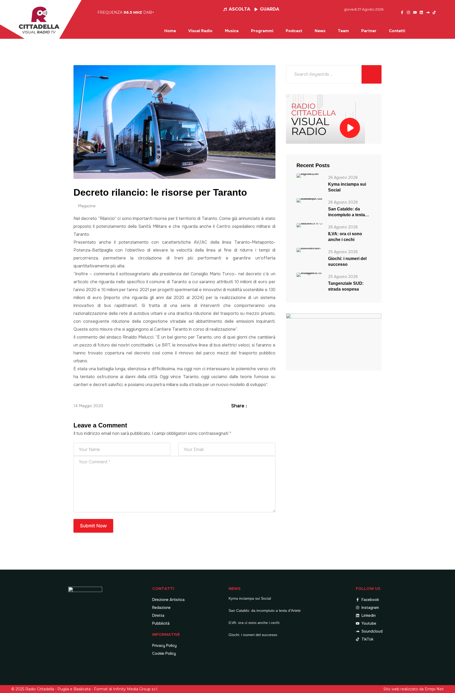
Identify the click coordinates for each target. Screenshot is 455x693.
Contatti (397, 30)
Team (343, 30)
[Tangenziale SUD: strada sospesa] (309, 274)
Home (170, 30)
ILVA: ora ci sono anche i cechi (345, 237)
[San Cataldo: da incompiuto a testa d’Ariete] (309, 200)
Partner (369, 30)
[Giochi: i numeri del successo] (309, 250)
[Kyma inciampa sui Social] (309, 175)
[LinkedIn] (266, 405)
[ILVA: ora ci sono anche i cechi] (309, 225)
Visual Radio (200, 30)
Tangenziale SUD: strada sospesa (346, 286)
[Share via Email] (272, 405)
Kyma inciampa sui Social (347, 187)
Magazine (87, 206)
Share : (239, 406)
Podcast (294, 30)
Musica (232, 30)
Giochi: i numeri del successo (347, 261)
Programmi (262, 30)
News (320, 30)
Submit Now (93, 526)
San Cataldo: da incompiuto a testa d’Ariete (346, 212)
